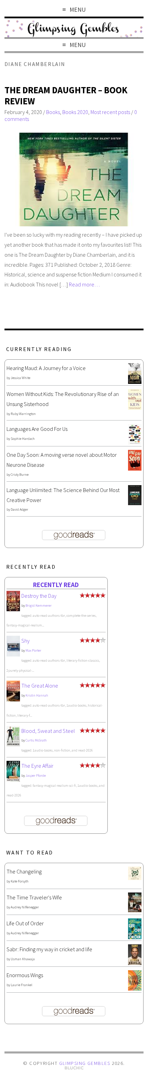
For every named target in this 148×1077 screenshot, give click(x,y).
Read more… (84, 284)
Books (53, 111)
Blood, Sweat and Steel (48, 730)
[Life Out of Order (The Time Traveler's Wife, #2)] (134, 937)
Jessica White (20, 378)
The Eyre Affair (37, 765)
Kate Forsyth (20, 881)
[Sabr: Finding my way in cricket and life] (134, 963)
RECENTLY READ (56, 584)
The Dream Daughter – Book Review (65, 95)
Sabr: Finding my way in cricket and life (49, 949)
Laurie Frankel (21, 985)
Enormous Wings (25, 975)
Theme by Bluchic (74, 1068)
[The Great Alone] (13, 699)
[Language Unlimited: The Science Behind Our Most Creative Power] (134, 503)
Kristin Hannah (36, 695)
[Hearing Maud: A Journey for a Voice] (134, 381)
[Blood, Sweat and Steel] (13, 744)
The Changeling (24, 871)
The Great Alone (39, 685)
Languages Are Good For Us (37, 428)
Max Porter (33, 650)
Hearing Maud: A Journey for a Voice (46, 368)
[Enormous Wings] (134, 988)
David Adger (19, 509)
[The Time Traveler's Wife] (134, 910)
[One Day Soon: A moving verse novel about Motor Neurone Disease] (134, 468)
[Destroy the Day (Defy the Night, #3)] (13, 609)
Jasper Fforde (35, 775)
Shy (25, 640)
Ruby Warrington (23, 414)
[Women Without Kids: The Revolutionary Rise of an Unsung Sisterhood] (134, 407)
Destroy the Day (38, 595)
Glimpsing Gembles (84, 1063)
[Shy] (13, 654)
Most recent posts (110, 111)
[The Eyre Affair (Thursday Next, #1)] (13, 779)
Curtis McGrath (36, 740)
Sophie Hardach (23, 438)
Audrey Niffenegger (25, 907)
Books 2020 (75, 111)
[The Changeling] (134, 878)
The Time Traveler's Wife (34, 897)
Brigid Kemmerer (38, 605)
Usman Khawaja (23, 959)
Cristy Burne (20, 474)
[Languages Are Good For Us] (134, 442)
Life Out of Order (25, 923)
